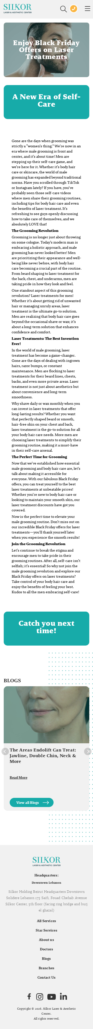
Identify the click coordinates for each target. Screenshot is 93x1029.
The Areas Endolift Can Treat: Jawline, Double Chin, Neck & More (43, 755)
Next (88, 751)
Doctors (46, 949)
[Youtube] (51, 996)
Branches (47, 968)
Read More (18, 777)
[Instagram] (39, 996)
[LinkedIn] (63, 996)
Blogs (46, 958)
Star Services (46, 930)
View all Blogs (27, 802)
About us (46, 939)
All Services (46, 920)
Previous (5, 751)
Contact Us (46, 977)
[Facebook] (29, 996)
